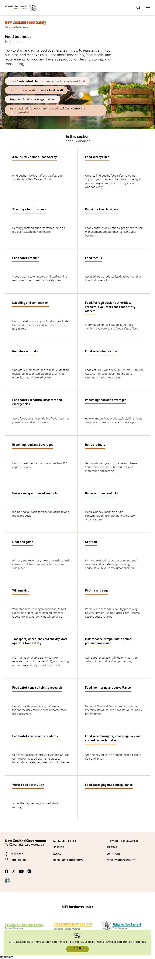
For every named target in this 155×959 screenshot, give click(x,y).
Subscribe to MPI (64, 841)
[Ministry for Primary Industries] (21, 8)
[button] (7, 881)
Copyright (113, 854)
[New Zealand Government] (29, 843)
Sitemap (111, 847)
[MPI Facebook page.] (7, 871)
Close (77, 949)
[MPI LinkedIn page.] (29, 871)
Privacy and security (121, 860)
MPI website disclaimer (122, 841)
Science (58, 847)
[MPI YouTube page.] (21, 872)
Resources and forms (68, 860)
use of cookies (137, 942)
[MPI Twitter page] (13, 872)
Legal (57, 854)
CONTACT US (18, 860)
